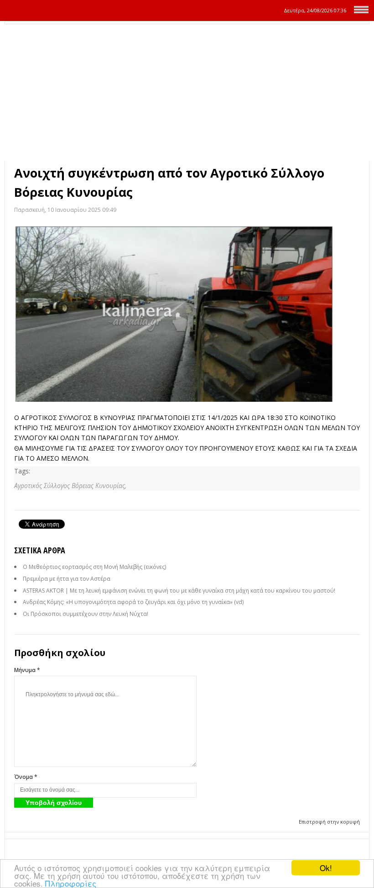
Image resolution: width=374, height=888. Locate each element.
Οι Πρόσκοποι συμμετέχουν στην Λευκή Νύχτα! (85, 614)
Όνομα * (25, 777)
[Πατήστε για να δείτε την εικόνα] (187, 314)
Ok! (326, 867)
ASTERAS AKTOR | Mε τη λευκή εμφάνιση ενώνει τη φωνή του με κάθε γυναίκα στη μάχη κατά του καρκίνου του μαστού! (179, 590)
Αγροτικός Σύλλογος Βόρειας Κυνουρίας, (70, 485)
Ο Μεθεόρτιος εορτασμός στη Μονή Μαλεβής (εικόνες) (94, 567)
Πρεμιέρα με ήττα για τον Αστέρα (66, 579)
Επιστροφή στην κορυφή (329, 821)
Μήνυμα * (27, 670)
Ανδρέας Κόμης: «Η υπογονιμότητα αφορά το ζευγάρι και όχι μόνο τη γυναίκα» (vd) (133, 602)
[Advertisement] (187, 93)
